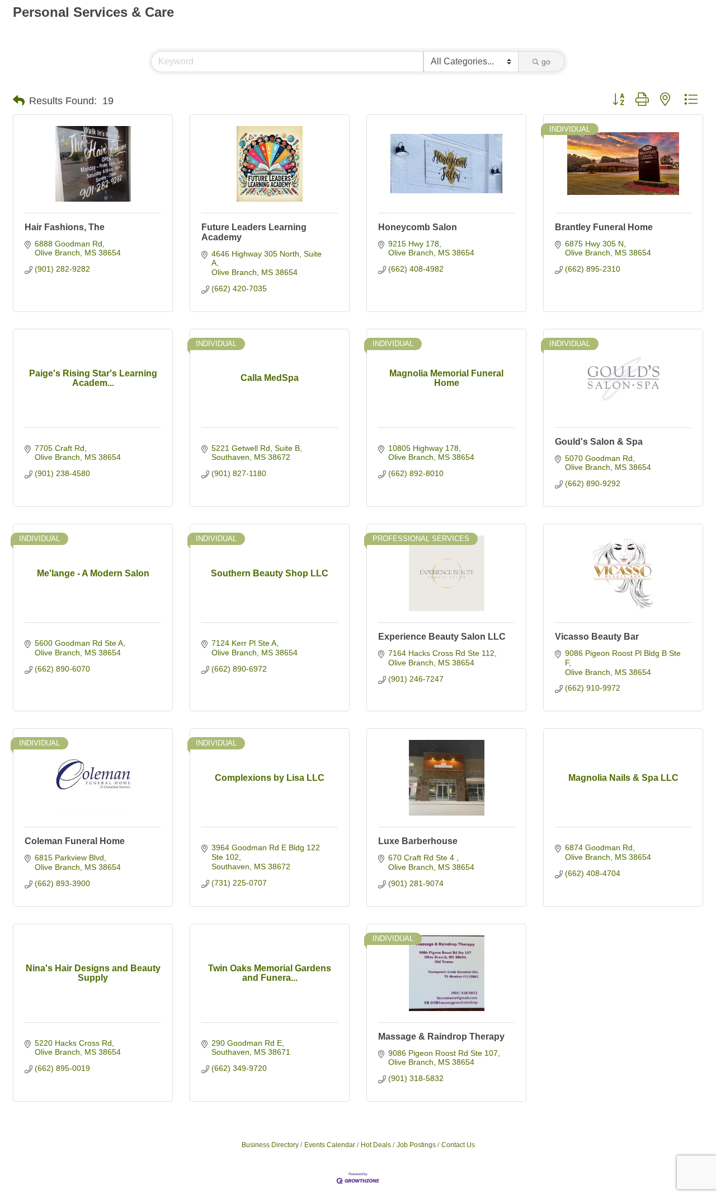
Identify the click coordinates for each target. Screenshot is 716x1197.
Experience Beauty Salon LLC (442, 636)
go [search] (545, 61)
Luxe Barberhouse (418, 841)
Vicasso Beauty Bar (597, 636)
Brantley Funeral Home (604, 227)
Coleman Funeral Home (75, 841)
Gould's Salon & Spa (599, 441)
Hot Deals (376, 1145)
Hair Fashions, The (65, 227)
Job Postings (416, 1145)
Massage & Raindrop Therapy (441, 1036)
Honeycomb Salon (417, 227)
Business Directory (270, 1145)
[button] (19, 101)
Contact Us (458, 1145)
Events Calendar (329, 1145)
